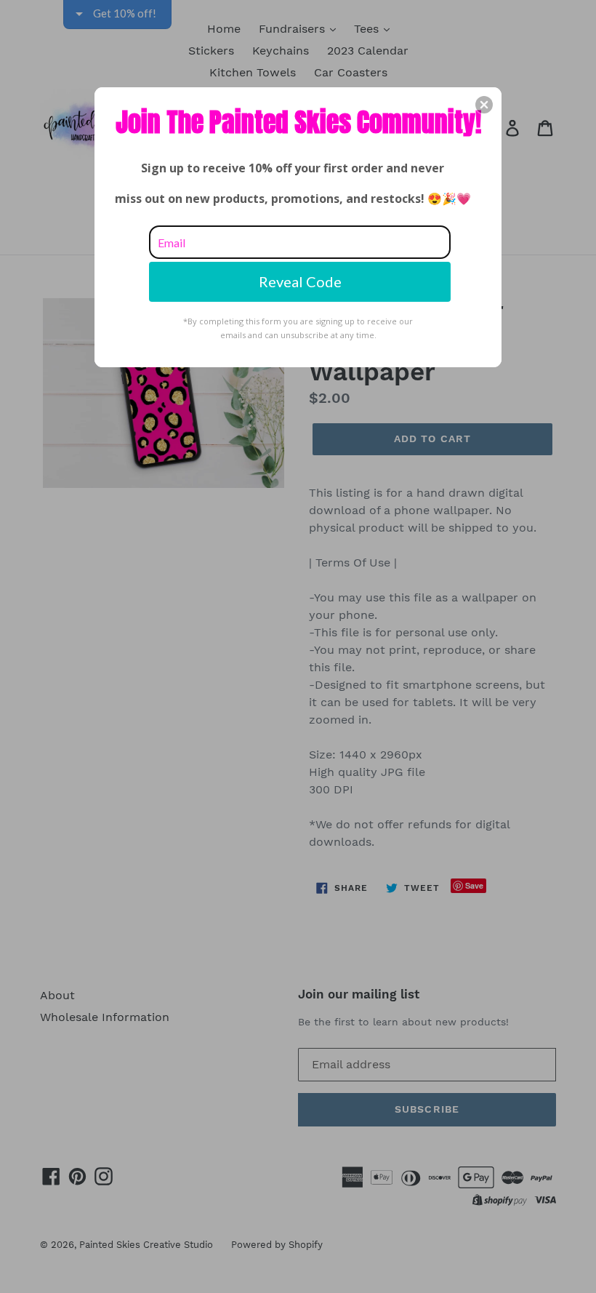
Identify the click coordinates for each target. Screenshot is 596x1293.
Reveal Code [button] (300, 281)
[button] (484, 104)
